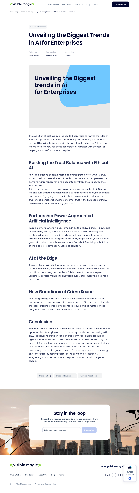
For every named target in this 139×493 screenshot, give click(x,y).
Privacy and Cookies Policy (45, 484)
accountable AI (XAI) (92, 189)
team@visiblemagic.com (114, 466)
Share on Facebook (88, 376)
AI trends (82, 146)
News (96, 4)
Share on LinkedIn (63, 376)
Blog (88, 4)
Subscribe (89, 430)
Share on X (43, 376)
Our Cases (66, 4)
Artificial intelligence (28, 12)
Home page (14, 12)
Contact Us (121, 4)
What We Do (53, 4)
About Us (79, 4)
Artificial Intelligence (38, 27)
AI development (47, 275)
